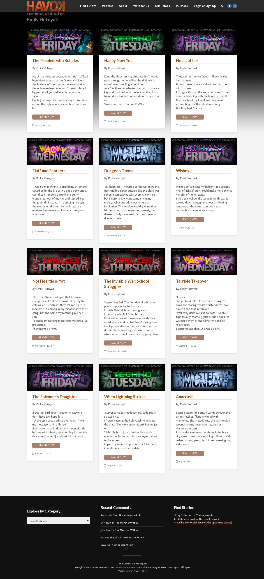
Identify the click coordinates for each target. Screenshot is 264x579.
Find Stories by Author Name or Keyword (196, 519)
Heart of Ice (187, 60)
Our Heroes (162, 6)
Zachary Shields (109, 537)
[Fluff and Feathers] (60, 151)
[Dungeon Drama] (132, 151)
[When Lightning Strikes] (132, 377)
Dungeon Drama (118, 170)
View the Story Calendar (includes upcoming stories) (203, 522)
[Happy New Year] (132, 41)
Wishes (182, 170)
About (123, 6)
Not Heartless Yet (48, 281)
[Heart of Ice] (204, 41)
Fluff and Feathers (48, 170)
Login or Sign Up (205, 6)
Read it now (46, 116)
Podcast (107, 6)
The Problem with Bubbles (55, 60)
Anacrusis (184, 396)
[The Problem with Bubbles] (60, 41)
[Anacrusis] (204, 377)
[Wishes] (204, 151)
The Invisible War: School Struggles (126, 284)
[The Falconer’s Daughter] (60, 377)
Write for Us (141, 6)
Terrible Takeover (192, 281)
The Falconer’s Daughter (54, 396)
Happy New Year (119, 60)
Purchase (182, 6)
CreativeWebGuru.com (124, 567)
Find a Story (88, 6)
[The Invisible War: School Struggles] (132, 261)
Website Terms (125, 570)
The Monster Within (130, 515)
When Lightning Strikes (124, 396)
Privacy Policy (140, 570)
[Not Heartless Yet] (60, 261)
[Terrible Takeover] (204, 261)
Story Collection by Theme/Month (193, 515)
